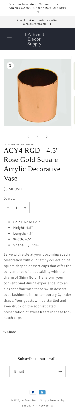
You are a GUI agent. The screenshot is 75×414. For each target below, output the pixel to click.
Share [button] (11, 331)
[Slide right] (47, 137)
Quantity (9, 198)
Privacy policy (44, 405)
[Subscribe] (60, 371)
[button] (9, 39)
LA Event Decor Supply (35, 400)
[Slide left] (28, 137)
